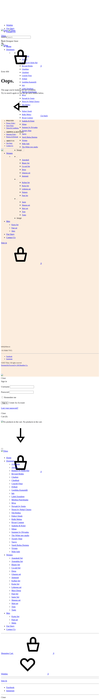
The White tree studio (30, 147)
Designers (10, 461)
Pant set (14, 620)
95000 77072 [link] (8, 350)
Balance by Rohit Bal (20, 470)
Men (8, 613)
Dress (13, 571)
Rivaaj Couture (27, 118)
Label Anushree (17, 496)
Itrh (23, 85)
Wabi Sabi (25, 144)
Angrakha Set (17, 561)
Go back (44, 116)
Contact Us (9, 146)
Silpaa (24, 124)
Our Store (9, 143)
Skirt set (25, 208)
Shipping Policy (11, 134)
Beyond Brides (17, 474)
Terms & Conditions (12, 128)
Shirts (13, 623)
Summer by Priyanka (30, 127)
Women (9, 555)
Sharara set (26, 205)
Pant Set (25, 196)
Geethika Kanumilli (29, 82)
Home (8, 46)
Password (5, 392)
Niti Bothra (16, 513)
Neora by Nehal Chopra (21, 509)
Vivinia (24, 140)
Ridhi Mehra (16, 519)
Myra (24, 95)
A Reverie (15, 464)
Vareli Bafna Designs (29, 137)
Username (5, 387)
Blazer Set (25, 163)
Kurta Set (25, 186)
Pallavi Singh (16, 516)
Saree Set (15, 597)
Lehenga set (26, 189)
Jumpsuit (25, 176)
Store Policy (10, 126)
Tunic (13, 610)
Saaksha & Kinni (28, 121)
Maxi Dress (16, 590)
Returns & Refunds (12, 137)
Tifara (3, 36)
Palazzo (24, 192)
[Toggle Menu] (2, 42)
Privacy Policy (10, 123)
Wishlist (9, 25)
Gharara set (26, 173)
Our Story (10, 28)
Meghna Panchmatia (19, 500)
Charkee (14, 477)
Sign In (4, 681)
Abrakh (14, 467)
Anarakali (25, 160)
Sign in (4, 403)
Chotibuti (25, 72)
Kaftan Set (26, 182)
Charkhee (25, 69)
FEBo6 (24, 79)
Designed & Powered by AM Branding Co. (14, 365)
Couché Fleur (27, 76)
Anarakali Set (17, 558)
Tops (13, 607)
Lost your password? (9, 408)
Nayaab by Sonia (18, 506)
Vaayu (24, 134)
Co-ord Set (26, 166)
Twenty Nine (26, 131)
